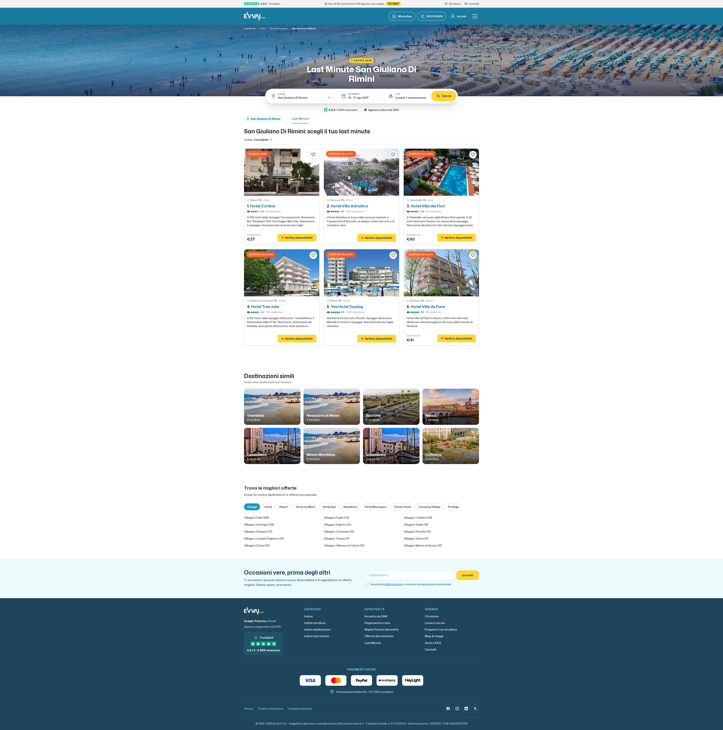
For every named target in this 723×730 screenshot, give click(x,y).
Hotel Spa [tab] (329, 507)
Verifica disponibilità (297, 237)
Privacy (248, 708)
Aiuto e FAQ (433, 643)
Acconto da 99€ (376, 616)
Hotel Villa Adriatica (349, 206)
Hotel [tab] (268, 507)
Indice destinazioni (317, 629)
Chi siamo (432, 616)
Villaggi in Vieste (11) (416, 538)
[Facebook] (448, 708)
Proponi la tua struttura (441, 629)
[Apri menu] (475, 16)
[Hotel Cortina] (281, 172)
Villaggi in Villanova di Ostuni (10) (344, 545)
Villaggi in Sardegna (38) (259, 524)
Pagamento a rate (377, 623)
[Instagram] (457, 708)
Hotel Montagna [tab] (376, 507)
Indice (308, 616)
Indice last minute (316, 636)
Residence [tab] (350, 507)
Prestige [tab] (453, 507)
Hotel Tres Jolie (265, 306)
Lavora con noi (435, 623)
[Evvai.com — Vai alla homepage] (254, 16)
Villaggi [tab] (252, 507)
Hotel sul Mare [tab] (305, 507)
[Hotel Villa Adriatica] (361, 172)
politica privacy (393, 584)
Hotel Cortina (262, 206)
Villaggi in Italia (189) (256, 517)
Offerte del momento (379, 636)
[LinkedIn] (466, 708)
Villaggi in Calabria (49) (418, 517)
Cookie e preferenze (270, 708)
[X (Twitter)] (475, 708)
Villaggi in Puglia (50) (336, 517)
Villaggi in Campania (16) (339, 531)
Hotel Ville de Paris (428, 306)
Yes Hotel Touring (347, 306)
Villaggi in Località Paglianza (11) (264, 538)
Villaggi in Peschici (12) (417, 531)
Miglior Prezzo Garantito (382, 629)
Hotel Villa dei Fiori (428, 206)
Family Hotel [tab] (402, 507)
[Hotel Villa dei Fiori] (441, 172)
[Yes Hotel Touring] (361, 272)
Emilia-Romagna (279, 28)
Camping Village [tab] (429, 507)
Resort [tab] (283, 507)
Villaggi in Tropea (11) (336, 538)
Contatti (430, 649)
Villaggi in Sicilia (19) (416, 524)
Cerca (446, 96)
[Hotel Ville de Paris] (441, 272)
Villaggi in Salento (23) (337, 524)
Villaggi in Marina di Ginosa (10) (423, 545)
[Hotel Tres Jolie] (281, 272)
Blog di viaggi (434, 636)
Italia (262, 28)
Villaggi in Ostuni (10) (256, 545)
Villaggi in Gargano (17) (258, 531)
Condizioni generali (300, 708)
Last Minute (250, 28)
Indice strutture (315, 623)
